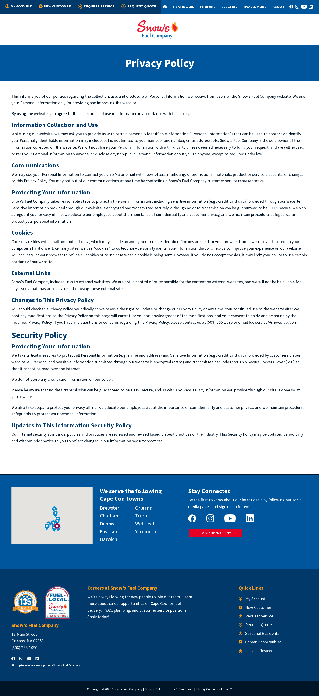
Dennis (107, 523)
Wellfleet (145, 523)
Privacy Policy (154, 689)
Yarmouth (145, 531)
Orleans (143, 508)
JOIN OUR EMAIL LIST (216, 533)
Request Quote (141, 6)
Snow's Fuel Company (127, 689)
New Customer (57, 6)
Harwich (108, 539)
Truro (141, 516)
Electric (229, 6)
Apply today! (98, 616)
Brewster (109, 508)
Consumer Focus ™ (219, 689)
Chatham (110, 516)
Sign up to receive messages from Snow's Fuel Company (45, 665)
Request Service (99, 6)
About (278, 6)
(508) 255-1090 (24, 647)
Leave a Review (258, 650)
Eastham (109, 531)
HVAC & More (255, 6)
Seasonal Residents (262, 633)
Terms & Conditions (179, 689)
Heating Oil (183, 6)
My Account (21, 6)
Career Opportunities (263, 642)
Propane (208, 6)
